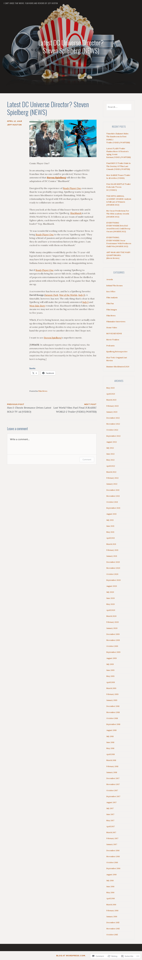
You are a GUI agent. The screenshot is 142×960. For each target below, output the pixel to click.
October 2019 (112, 646)
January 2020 (111, 628)
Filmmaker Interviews (115, 321)
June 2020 (110, 598)
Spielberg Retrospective (116, 351)
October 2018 (112, 718)
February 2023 (112, 406)
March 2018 (111, 760)
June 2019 (110, 670)
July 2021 (110, 520)
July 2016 (110, 880)
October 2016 (112, 862)
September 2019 (113, 652)
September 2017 (113, 796)
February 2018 (112, 766)
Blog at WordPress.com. (71, 956)
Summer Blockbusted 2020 (117, 366)
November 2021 (113, 496)
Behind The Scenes (114, 285)
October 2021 (112, 502)
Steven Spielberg (53, 337)
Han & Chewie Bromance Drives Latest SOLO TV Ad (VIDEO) (29, 408)
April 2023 (110, 394)
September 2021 (113, 508)
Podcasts (110, 345)
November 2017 (113, 784)
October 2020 (112, 574)
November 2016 (113, 856)
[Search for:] (119, 107)
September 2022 (113, 436)
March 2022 (111, 472)
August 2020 (111, 586)
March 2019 (111, 688)
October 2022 (112, 430)
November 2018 (113, 712)
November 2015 (113, 928)
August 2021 (111, 514)
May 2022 (110, 460)
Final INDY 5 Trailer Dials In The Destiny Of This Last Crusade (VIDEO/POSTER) (118, 166)
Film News (42, 391)
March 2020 (111, 616)
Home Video (111, 327)
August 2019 (111, 658)
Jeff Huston (14, 125)
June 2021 (110, 526)
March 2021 (111, 544)
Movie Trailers (112, 339)
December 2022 (113, 418)
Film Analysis (112, 297)
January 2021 (111, 556)
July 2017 (110, 808)
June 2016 (110, 886)
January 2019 (111, 700)
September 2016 (113, 868)
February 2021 (112, 550)
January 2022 (111, 484)
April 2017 (110, 826)
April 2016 (110, 898)
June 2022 (110, 454)
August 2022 (111, 442)
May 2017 (110, 820)
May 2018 (110, 748)
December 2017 (112, 778)
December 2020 (113, 562)
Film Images (111, 309)
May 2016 (110, 892)
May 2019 (110, 676)
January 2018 (111, 772)
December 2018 (112, 706)
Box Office (110, 291)
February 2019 (112, 694)
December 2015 (112, 922)
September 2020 (113, 580)
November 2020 (113, 568)
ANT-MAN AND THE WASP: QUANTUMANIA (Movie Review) (118, 255)
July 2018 (110, 736)
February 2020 (112, 622)
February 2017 (112, 838)
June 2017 (110, 814)
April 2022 (110, 466)
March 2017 (111, 832)
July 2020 (110, 592)
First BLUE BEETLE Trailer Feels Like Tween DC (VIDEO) (118, 187)
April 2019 (110, 682)
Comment (87, 459)
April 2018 (110, 754)
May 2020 (110, 604)
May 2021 (110, 532)
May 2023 (110, 388)
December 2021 (112, 490)
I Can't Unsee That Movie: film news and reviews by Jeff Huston (31, 3)
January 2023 (111, 412)
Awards (109, 279)
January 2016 (111, 916)
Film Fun (110, 303)
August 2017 (111, 802)
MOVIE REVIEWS (114, 333)
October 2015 (112, 934)
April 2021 (110, 538)
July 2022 (110, 448)
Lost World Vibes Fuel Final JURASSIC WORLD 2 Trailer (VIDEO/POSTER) (75, 408)
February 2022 (112, 478)
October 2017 (112, 790)
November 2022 (113, 424)
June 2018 (110, 742)
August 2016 (111, 874)
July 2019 (110, 664)
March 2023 (111, 400)
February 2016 (112, 910)
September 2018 (113, 724)
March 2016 (111, 904)
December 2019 (113, 634)
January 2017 (111, 844)
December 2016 (113, 850)
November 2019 (113, 640)
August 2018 (111, 730)
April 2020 (110, 610)
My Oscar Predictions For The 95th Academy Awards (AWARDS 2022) (117, 214)
